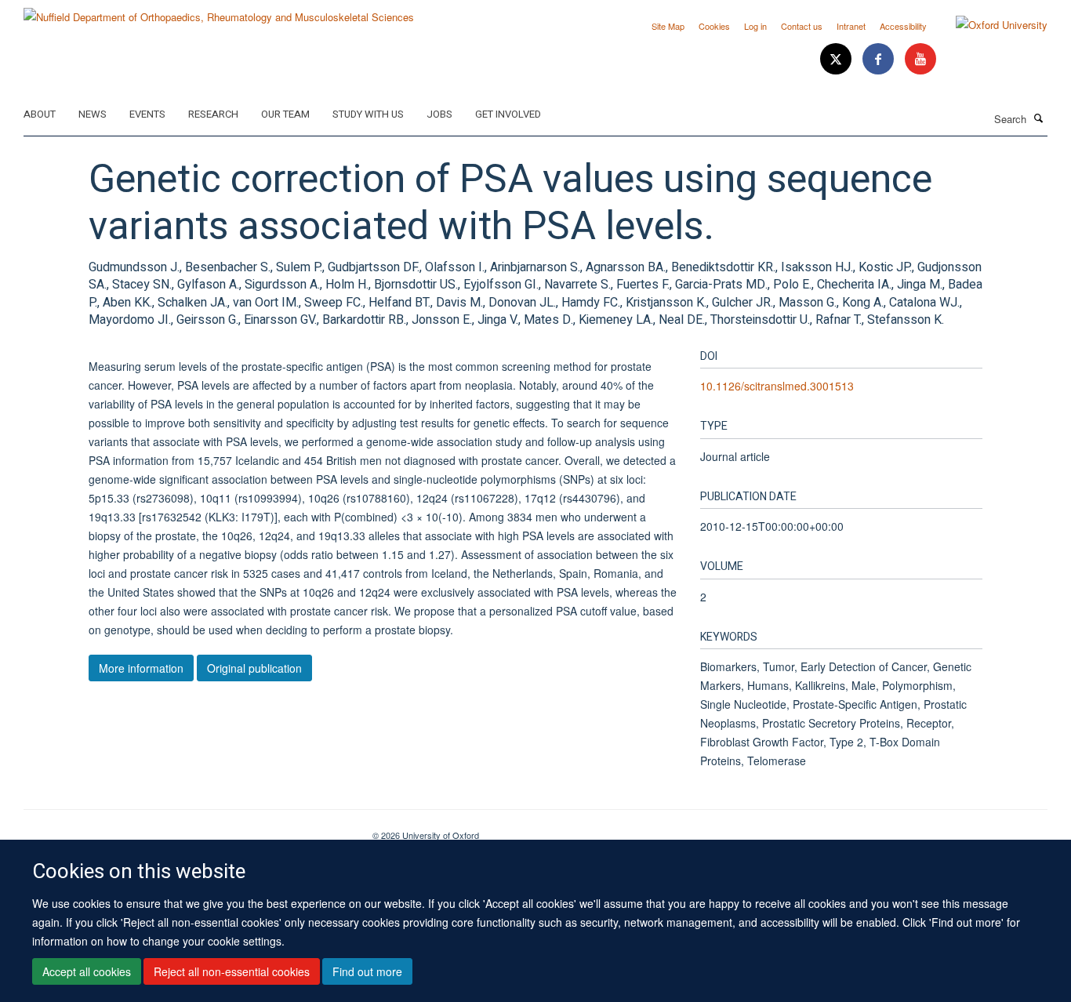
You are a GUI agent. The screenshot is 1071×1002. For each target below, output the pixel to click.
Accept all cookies (86, 971)
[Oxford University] (989, 25)
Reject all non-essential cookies (232, 971)
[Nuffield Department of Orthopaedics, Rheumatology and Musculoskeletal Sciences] (219, 11)
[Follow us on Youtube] (920, 59)
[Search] (1038, 117)
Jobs (439, 114)
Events (147, 114)
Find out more (367, 971)
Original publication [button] (254, 668)
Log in (755, 26)
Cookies (714, 26)
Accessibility (903, 26)
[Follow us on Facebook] (879, 59)
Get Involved (508, 114)
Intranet (851, 26)
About (40, 114)
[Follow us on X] (837, 59)
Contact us (801, 26)
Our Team (285, 114)
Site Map (668, 26)
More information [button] (141, 668)
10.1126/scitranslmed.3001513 (777, 386)
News (92, 114)
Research (213, 114)
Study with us (368, 114)
